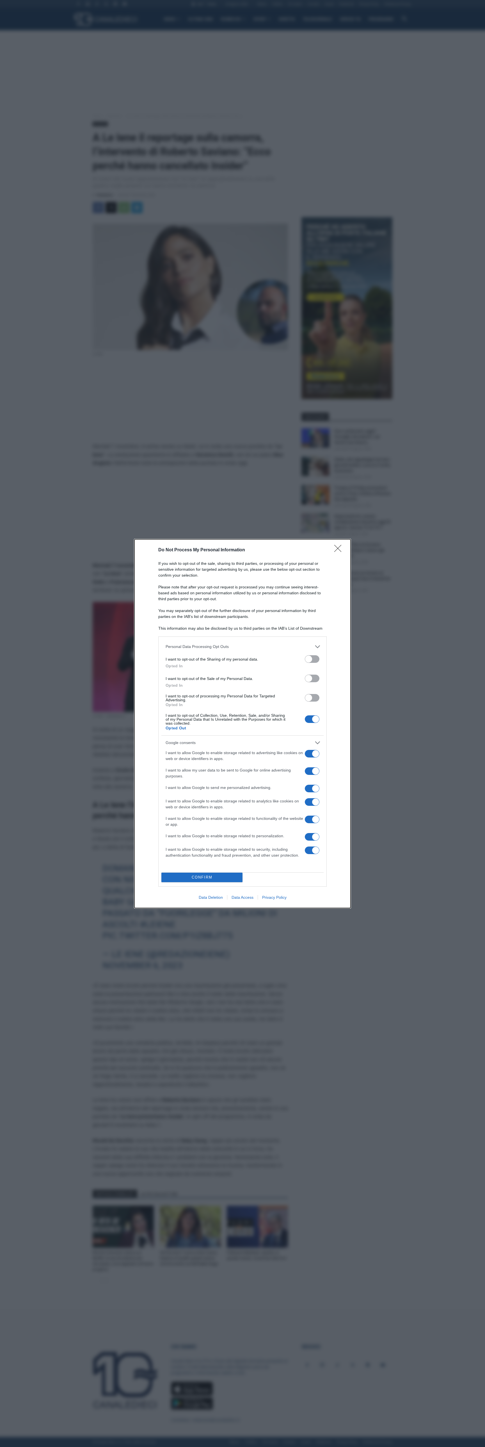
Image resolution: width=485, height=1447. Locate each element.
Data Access (242, 897)
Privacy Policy (274, 897)
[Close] (339, 550)
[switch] (312, 659)
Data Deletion (211, 897)
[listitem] (242, 647)
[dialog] (242, 723)
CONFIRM (202, 877)
